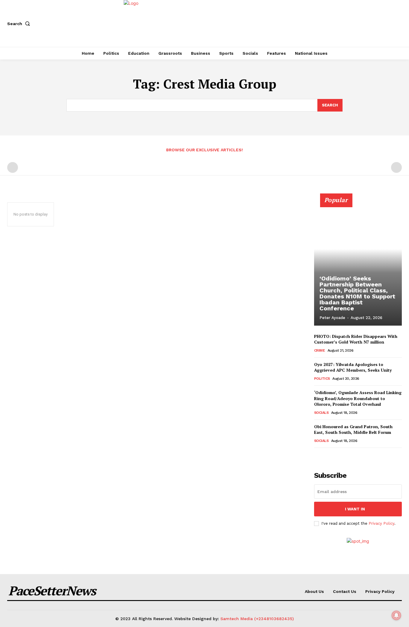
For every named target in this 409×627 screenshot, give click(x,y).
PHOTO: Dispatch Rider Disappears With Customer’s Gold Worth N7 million (355, 339)
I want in (355, 509)
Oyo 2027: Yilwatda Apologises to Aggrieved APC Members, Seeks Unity (353, 367)
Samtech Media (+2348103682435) (257, 618)
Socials (321, 413)
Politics (322, 378)
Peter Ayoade (332, 317)
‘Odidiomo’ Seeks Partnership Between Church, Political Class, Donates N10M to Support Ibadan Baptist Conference (357, 293)
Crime (319, 350)
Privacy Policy (381, 523)
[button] (19, 23)
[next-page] (327, 456)
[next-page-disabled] (396, 167)
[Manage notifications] (396, 615)
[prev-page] (12, 167)
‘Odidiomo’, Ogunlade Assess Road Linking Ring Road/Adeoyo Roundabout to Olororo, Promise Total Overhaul (358, 398)
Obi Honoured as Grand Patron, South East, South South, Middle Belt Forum (353, 429)
